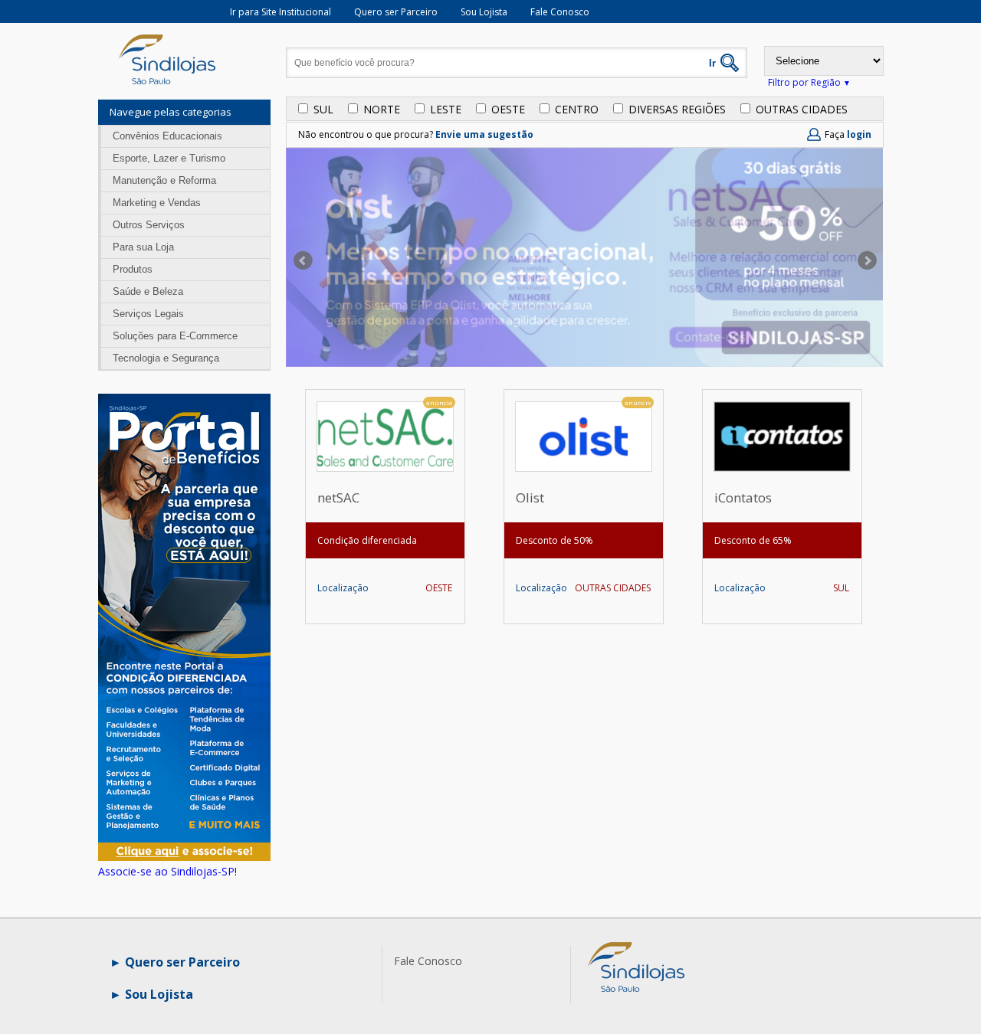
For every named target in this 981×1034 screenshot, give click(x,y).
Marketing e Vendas (157, 202)
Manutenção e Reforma (164, 180)
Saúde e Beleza (148, 291)
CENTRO (577, 109)
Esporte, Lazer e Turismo (169, 158)
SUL (323, 109)
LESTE (445, 109)
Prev (301, 260)
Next (869, 260)
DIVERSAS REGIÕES (677, 109)
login (859, 134)
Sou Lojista (484, 11)
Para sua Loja (143, 247)
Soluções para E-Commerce (175, 336)
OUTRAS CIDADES (802, 109)
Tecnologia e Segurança (166, 358)
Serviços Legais (148, 313)
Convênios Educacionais (167, 136)
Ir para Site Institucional (280, 11)
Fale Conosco (559, 11)
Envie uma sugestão (484, 134)
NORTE (381, 109)
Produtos (133, 269)
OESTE (508, 109)
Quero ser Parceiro (396, 11)
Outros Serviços (149, 225)
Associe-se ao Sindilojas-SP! (167, 871)
